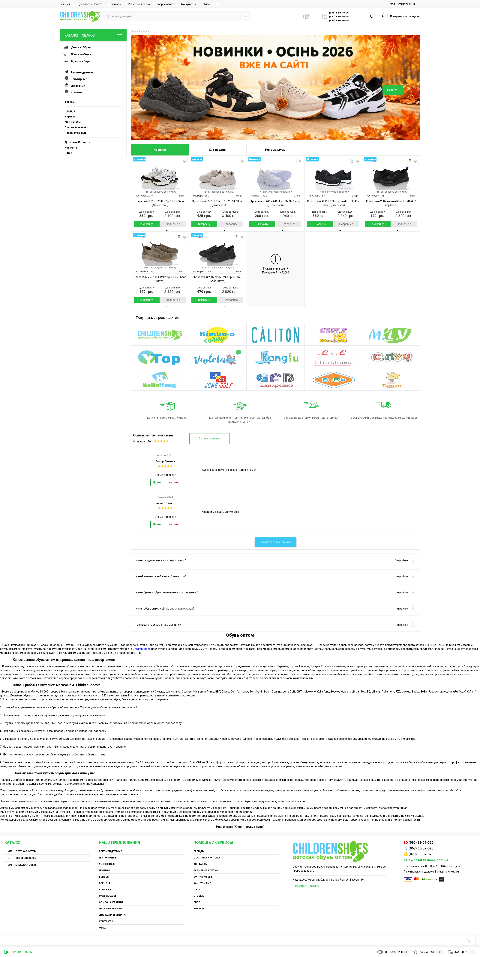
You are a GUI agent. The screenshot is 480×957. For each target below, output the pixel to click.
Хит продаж (217, 150)
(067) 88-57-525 (421, 848)
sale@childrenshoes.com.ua (426, 860)
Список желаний (76, 127)
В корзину (146, 224)
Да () (157, 482)
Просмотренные (75, 132)
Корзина (70, 116)
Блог (197, 902)
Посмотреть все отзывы (275, 542)
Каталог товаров (79, 35)
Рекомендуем (275, 150)
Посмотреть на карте (306, 885)
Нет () (173, 482)
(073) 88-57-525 (421, 854)
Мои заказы (73, 121)
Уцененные (76, 85)
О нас (206, 4)
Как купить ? (188, 4)
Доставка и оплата (77, 142)
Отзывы (199, 895)
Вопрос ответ (165, 4)
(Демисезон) (160, 205)
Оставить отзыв (209, 438)
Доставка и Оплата (90, 4)
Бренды (65, 4)
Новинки (75, 92)
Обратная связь (20, 951)
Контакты (115, 4)
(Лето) (394, 205)
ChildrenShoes (142, 649)
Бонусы (70, 101)
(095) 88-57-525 (421, 842)
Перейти (392, 90)
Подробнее (173, 224)
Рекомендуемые (80, 72)
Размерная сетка (139, 4)
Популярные (77, 79)
